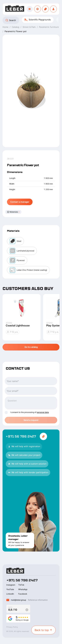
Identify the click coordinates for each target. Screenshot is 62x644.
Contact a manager (19, 202)
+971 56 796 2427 (21, 436)
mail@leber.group (18, 600)
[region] (31, 20)
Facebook (22, 594)
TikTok (21, 585)
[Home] (14, 9)
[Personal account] (53, 9)
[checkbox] (6, 412)
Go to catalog (31, 347)
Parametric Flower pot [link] (16, 31)
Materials (14, 212)
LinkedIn (10, 594)
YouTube (10, 589)
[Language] (37, 9)
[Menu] (29, 9)
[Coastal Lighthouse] (21, 308)
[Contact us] (45, 9)
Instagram (10, 585)
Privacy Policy (12, 627)
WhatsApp (22, 589)
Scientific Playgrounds (40, 19)
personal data (43, 412)
